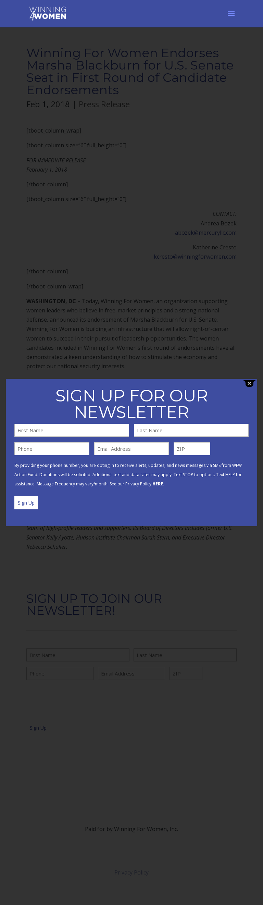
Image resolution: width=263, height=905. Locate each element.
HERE (157, 484)
